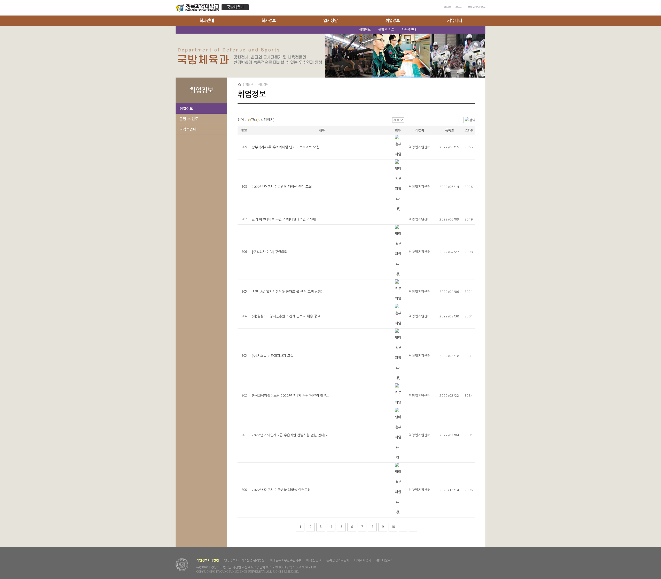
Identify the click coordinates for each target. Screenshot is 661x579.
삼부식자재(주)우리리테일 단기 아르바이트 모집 (285, 147)
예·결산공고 (313, 560)
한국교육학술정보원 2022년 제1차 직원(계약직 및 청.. (290, 395)
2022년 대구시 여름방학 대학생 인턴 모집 (282, 186)
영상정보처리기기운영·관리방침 (244, 560)
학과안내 (206, 20)
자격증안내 (187, 129)
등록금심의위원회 (337, 560)
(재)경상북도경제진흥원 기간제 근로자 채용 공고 (286, 316)
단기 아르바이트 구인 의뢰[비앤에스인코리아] (284, 219)
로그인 (459, 7)
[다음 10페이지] (403, 527)
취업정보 (392, 20)
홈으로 (447, 7)
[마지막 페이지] (413, 527)
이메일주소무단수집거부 (285, 560)
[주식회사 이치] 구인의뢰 (269, 252)
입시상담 (330, 20)
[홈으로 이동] (199, 8)
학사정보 (268, 20)
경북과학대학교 (476, 7)
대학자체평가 (362, 560)
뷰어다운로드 (385, 560)
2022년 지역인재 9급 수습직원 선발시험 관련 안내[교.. (291, 435)
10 (393, 526)
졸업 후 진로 (188, 119)
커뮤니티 (454, 20)
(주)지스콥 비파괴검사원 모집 (272, 355)
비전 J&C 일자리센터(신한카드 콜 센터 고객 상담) (287, 291)
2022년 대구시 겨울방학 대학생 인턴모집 (281, 490)
